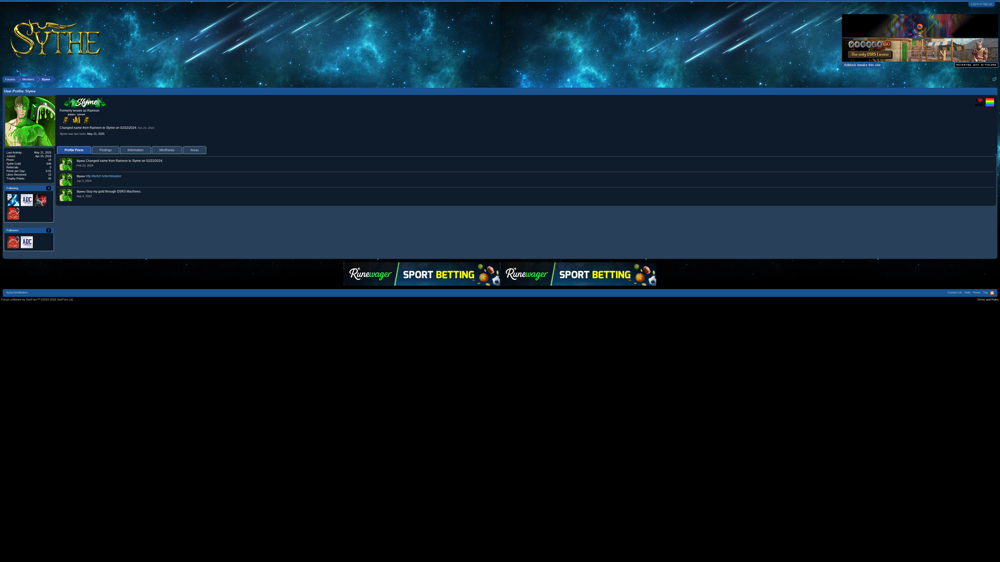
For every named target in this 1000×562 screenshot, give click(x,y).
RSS (992, 293)
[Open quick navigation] (994, 79)
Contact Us (955, 292)
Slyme (81, 160)
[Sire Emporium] (13, 213)
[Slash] (13, 200)
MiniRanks (166, 150)
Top (985, 292)
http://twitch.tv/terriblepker (103, 176)
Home (976, 292)
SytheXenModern (17, 292)
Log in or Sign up (981, 3)
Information (135, 150)
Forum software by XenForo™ (37, 299)
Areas (194, 150)
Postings (105, 150)
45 (49, 178)
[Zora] (40, 200)
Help (967, 292)
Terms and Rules (988, 299)
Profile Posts (74, 150)
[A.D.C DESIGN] (26, 200)
